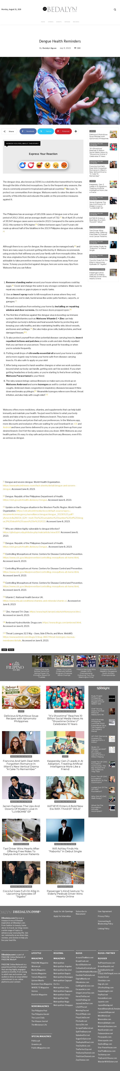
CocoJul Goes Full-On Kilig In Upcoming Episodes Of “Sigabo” (98, 262)
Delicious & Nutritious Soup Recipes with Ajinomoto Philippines (98, 136)
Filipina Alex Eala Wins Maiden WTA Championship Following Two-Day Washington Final (86, 673)
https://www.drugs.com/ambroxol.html (62, 622)
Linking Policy (103, 929)
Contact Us (36, 911)
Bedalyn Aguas (49, 48)
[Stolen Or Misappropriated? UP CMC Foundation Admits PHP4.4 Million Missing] (112, 750)
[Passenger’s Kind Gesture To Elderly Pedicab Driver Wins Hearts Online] (113, 272)
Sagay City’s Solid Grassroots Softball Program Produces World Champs (64, 672)
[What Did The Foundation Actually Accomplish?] (112, 808)
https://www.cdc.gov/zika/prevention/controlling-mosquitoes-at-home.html (40, 557)
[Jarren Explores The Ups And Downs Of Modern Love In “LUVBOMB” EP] (113, 200)
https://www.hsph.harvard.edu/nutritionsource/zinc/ (55, 611)
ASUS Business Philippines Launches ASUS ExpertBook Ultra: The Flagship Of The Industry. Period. (98, 725)
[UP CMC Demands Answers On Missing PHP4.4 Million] (112, 739)
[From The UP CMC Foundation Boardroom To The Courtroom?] (112, 779)
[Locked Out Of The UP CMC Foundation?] (112, 790)
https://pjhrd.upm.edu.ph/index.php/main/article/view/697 (31, 532)
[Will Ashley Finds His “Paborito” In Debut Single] (113, 244)
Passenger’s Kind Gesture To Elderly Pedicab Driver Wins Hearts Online (98, 276)
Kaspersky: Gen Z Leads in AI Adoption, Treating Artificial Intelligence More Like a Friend (98, 188)
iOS (75, 424)
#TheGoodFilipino (97, 227)
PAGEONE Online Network (96, 144)
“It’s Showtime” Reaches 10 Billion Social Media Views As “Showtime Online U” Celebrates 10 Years (98, 152)
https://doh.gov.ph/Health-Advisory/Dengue (25, 500)
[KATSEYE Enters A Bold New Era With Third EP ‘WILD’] (113, 216)
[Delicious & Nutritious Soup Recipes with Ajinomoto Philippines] (113, 134)
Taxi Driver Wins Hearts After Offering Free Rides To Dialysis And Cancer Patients (98, 233)
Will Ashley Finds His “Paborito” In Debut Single (97, 248)
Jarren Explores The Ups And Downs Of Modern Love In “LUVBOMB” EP (97, 205)
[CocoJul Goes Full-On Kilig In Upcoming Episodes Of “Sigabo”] (113, 258)
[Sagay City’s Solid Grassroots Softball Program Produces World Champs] (64, 661)
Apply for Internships (62, 916)
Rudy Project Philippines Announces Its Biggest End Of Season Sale (97, 700)
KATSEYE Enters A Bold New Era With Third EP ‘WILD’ (97, 220)
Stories (11, 650)
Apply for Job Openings (63, 911)
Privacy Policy (103, 916)
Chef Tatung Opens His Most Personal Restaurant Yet (97, 712)
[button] (115, 9)
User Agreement (105, 911)
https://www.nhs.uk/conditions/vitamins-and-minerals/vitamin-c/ (35, 601)
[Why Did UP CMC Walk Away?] (112, 799)
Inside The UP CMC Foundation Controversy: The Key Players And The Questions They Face (99, 767)
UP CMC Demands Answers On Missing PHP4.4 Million (99, 739)
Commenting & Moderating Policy (105, 922)
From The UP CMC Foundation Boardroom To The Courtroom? (99, 779)
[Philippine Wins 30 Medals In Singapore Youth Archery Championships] (108, 661)
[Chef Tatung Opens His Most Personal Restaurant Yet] (112, 711)
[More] (76, 131)
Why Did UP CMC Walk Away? (99, 797)
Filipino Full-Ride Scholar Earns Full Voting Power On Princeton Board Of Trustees (41, 673)
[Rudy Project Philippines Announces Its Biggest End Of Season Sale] (112, 699)
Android (7, 427)
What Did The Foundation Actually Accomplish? (97, 808)
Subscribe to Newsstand (81, 912)
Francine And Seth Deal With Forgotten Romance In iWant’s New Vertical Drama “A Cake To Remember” (98, 171)
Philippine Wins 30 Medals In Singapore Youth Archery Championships (108, 672)
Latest (4, 650)
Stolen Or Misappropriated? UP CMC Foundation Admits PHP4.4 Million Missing (98, 752)
